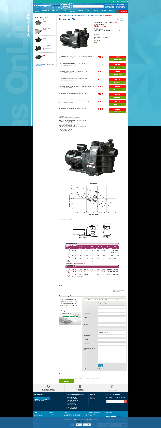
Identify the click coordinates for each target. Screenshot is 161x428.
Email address (87, 335)
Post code (86, 324)
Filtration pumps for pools (96, 15)
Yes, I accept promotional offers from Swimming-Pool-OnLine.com (97, 368)
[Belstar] (38, 22)
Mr (105, 303)
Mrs (100, 303)
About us (36, 412)
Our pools (37, 11)
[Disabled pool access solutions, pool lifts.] (117, 11)
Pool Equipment (72, 11)
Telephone (86, 339)
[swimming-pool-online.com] (52, 6)
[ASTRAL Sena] (38, 56)
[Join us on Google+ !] (94, 398)
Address (85, 317)
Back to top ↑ (109, 412)
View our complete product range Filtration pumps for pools (44, 64)
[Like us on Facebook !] (91, 398)
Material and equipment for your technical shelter (75, 15)
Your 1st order (37, 414)
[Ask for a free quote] (117, 59)
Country (85, 331)
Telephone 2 (86, 343)
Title (84, 303)
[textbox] (112, 325)
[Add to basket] (117, 57)
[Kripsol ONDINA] (38, 31)
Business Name (87, 313)
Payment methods (38, 415)
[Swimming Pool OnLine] (60, 15)
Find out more (80, 421)
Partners (51, 414)
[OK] (102, 6)
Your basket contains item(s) (121, 1)
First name (86, 309)
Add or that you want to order (90, 348)
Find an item (52, 412)
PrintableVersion (121, 19)
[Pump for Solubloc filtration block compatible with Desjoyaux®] (38, 48)
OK (125, 401)
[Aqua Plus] (38, 39)
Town (85, 328)
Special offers (124, 11)
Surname (86, 306)
